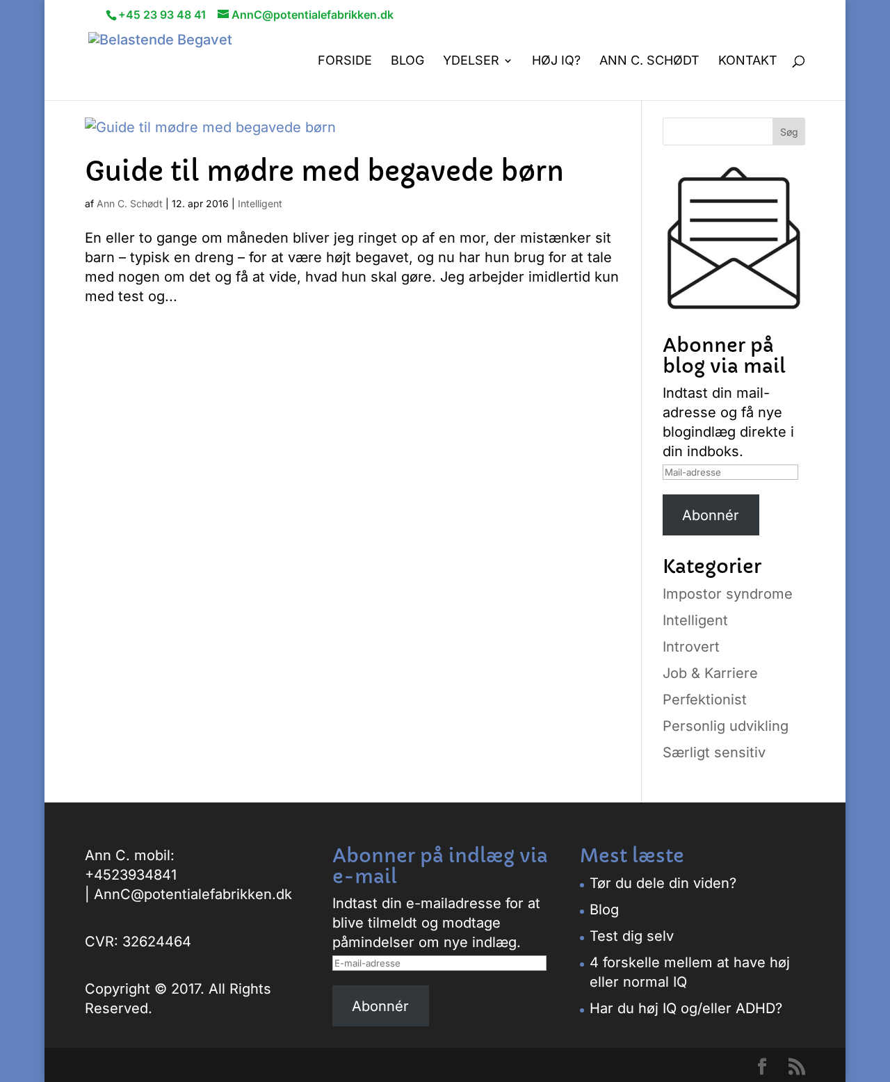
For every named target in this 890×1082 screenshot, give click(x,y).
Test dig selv (632, 936)
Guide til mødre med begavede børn (324, 171)
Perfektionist (705, 699)
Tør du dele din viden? (663, 883)
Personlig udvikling (725, 726)
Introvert (691, 646)
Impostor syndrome (728, 594)
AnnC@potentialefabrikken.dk (193, 894)
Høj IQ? (556, 61)
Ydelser (471, 61)
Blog (407, 61)
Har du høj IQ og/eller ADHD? (686, 1008)
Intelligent (260, 203)
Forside (345, 61)
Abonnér (710, 515)
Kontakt (747, 61)
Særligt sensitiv (714, 752)
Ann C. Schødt (649, 61)
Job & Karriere (710, 673)
